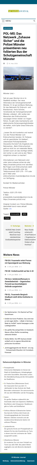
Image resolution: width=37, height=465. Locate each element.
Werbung (6, 461)
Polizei (7, 218)
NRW (24, 214)
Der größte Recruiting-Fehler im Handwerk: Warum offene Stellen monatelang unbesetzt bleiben (19, 332)
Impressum (30, 461)
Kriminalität (15, 214)
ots (10, 209)
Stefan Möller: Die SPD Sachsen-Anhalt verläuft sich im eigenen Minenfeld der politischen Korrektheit (18, 341)
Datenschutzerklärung (18, 461)
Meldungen (8, 28)
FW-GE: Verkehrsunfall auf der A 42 (19, 271)
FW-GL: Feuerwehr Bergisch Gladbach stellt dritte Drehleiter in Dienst (19, 297)
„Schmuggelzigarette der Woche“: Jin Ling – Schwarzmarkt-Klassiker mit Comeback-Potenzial (19, 350)
